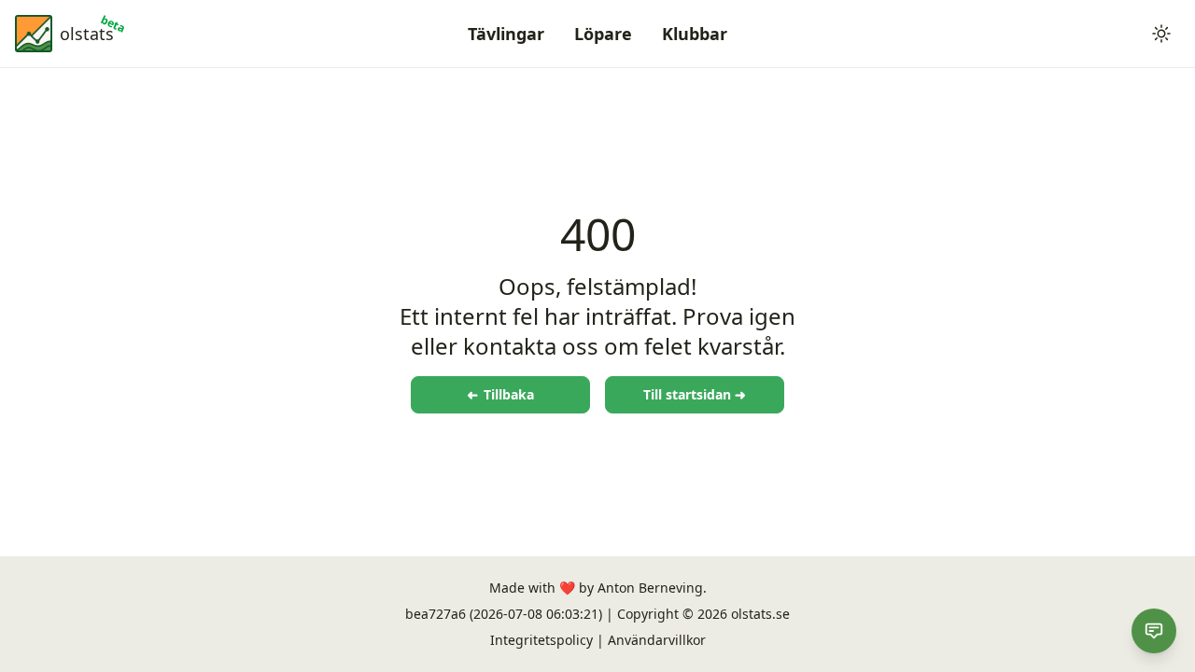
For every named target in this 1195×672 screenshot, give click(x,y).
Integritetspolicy (541, 640)
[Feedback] (1154, 631)
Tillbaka (500, 394)
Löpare (603, 33)
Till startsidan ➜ (694, 394)
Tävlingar (506, 33)
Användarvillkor (657, 640)
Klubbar (694, 33)
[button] (1161, 33)
